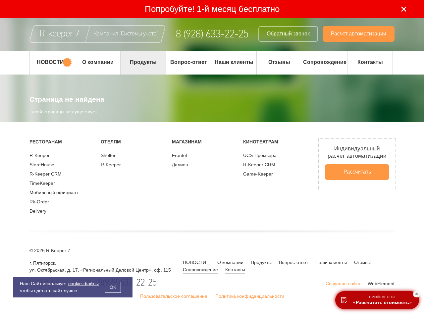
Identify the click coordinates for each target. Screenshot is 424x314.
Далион (180, 164)
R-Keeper (39, 155)
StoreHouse (41, 164)
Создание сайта (343, 283)
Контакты (370, 62)
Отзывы (279, 62)
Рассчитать (357, 172)
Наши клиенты (234, 62)
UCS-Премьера (260, 155)
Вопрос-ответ (188, 62)
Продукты (143, 62)
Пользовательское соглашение (173, 296)
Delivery (37, 211)
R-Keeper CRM (45, 174)
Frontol (179, 155)
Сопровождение (324, 62)
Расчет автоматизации (358, 33)
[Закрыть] (403, 9)
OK (113, 287)
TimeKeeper (42, 183)
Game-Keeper (258, 174)
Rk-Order (39, 201)
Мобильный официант (53, 192)
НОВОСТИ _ (52, 62)
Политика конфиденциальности (249, 296)
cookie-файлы (83, 283)
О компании (98, 62)
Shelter (108, 155)
